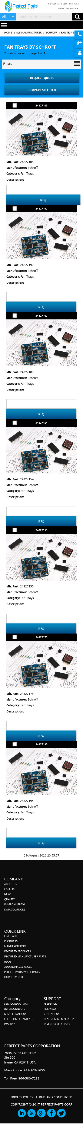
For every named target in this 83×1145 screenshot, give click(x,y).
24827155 (41, 530)
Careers (9, 889)
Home (8, 32)
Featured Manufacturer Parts (25, 956)
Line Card (10, 936)
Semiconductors (16, 1003)
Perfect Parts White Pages (22, 972)
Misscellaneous (15, 1014)
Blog (7, 961)
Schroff (51, 32)
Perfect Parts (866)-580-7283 (63, 3)
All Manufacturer (29, 32)
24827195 (41, 744)
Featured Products (17, 951)
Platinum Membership (59, 1019)
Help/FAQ (50, 1009)
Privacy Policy (21, 1097)
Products (11, 941)
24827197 (41, 208)
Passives (10, 1024)
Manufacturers (15, 946)
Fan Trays (67, 32)
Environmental (14, 904)
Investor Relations (57, 1024)
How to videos (14, 977)
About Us (10, 884)
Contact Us (52, 1014)
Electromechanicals (18, 1019)
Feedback (50, 1003)
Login (78, 53)
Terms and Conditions (54, 1097)
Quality (9, 899)
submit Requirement (78, 44)
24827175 (41, 637)
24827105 (41, 105)
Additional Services (18, 967)
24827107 (41, 316)
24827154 (41, 423)
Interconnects (14, 1009)
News (7, 894)
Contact (78, 35)
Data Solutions (15, 909)
